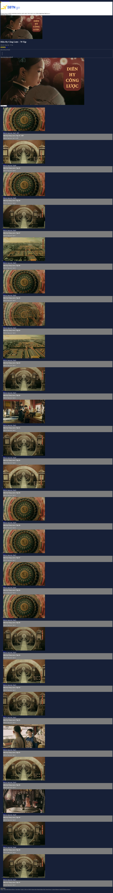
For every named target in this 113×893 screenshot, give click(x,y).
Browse (2, 13)
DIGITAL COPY (20, 13)
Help (44, 889)
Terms (47, 889)
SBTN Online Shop (32, 889)
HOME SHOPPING (12, 13)
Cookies (53, 889)
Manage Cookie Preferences (61, 889)
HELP (26, 13)
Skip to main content (5, 1)
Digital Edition (40, 889)
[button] (1, 12)
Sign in (48, 13)
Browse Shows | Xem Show (14, 889)
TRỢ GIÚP (30, 13)
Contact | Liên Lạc (24, 889)
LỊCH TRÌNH (36, 13)
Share (6, 47)
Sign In (9, 14)
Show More (3, 888)
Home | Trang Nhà (4, 889)
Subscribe (3, 47)
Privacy (50, 889)
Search (6, 13)
